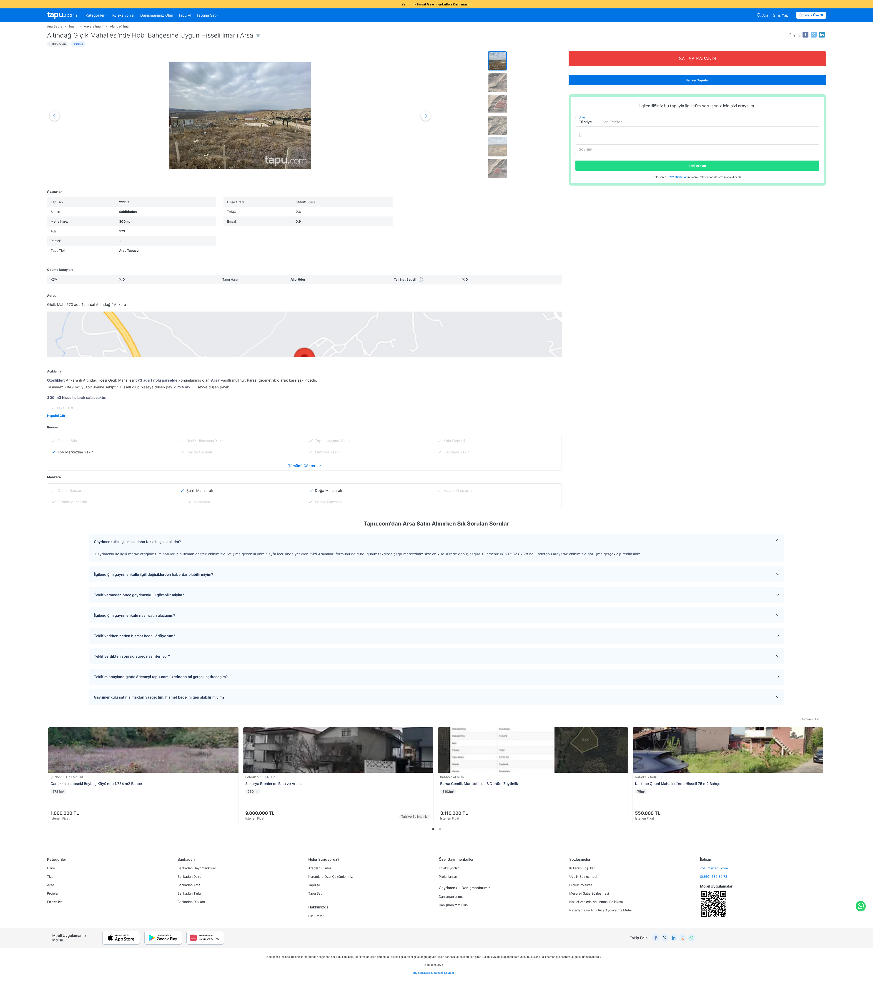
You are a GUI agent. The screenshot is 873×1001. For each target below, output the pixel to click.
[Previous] (52, 770)
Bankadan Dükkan (191, 902)
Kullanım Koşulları (582, 868)
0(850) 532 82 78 (713, 876)
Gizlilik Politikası (581, 885)
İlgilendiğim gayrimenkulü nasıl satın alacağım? (134, 615)
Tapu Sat (315, 893)
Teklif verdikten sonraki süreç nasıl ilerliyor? (132, 656)
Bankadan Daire (189, 876)
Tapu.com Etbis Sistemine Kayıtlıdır (433, 972)
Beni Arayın (697, 166)
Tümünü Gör (810, 719)
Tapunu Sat (206, 15)
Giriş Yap (780, 15)
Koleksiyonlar (123, 15)
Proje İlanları (448, 876)
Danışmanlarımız (451, 896)
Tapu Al (184, 15)
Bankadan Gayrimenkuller (197, 868)
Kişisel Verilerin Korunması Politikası (596, 902)
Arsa (50, 885)
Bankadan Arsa (189, 885)
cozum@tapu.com (714, 868)
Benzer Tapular (697, 80)
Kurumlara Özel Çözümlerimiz (330, 876)
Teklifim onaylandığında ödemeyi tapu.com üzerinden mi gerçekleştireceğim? (161, 676)
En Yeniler (54, 902)
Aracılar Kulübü (319, 868)
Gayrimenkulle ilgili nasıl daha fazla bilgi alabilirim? (137, 541)
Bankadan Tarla (189, 893)
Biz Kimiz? (316, 916)
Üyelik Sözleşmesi (583, 876)
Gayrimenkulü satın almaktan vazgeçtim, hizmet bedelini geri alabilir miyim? (159, 697)
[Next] (821, 770)
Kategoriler (95, 15)
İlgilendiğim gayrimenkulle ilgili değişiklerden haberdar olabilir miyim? (153, 574)
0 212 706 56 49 (677, 177)
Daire (51, 868)
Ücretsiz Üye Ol (811, 15)
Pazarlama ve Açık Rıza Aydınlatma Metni (600, 910)
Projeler (52, 893)
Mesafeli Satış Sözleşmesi (589, 893)
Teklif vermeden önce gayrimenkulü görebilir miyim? (139, 595)
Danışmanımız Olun (156, 15)
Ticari (51, 876)
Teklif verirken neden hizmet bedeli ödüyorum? (134, 636)
